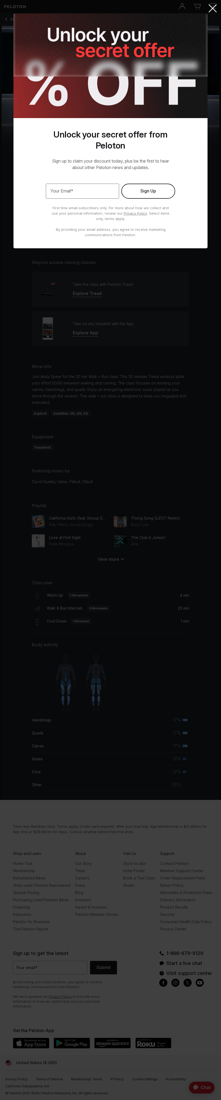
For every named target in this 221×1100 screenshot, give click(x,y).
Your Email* (61, 191)
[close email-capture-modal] (213, 8)
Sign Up (148, 191)
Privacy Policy (135, 213)
